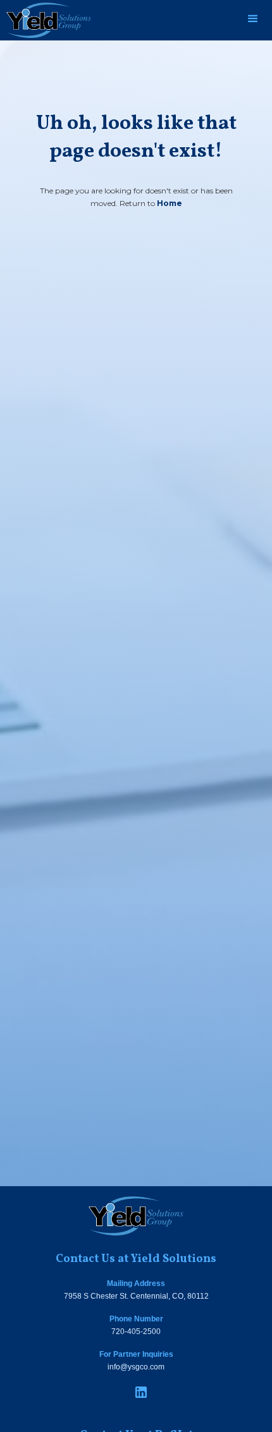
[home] (45, 20)
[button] (253, 19)
